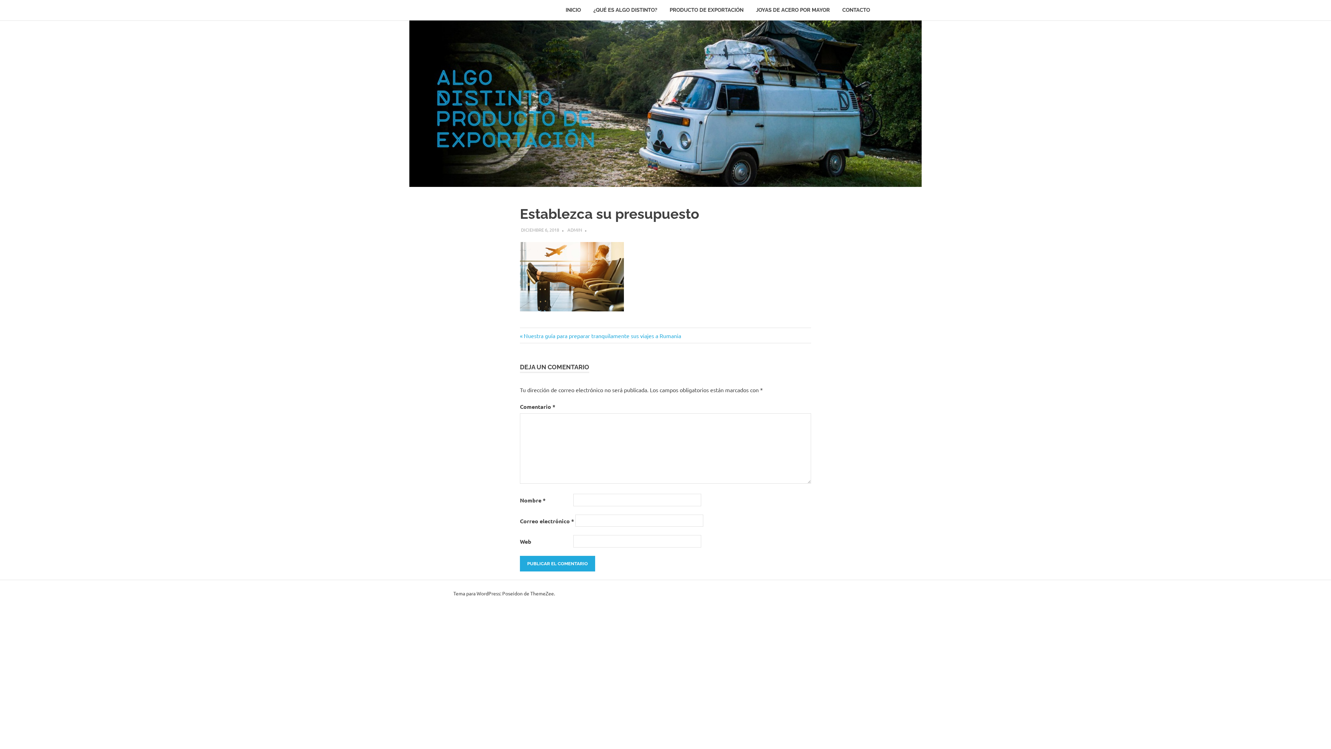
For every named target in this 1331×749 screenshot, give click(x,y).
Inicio (573, 10)
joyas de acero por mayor (793, 10)
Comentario (537, 406)
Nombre (533, 500)
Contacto (856, 10)
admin (574, 230)
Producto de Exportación (706, 10)
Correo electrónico (547, 521)
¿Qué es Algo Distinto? (625, 10)
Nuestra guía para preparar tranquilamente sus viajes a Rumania (602, 335)
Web (525, 541)
